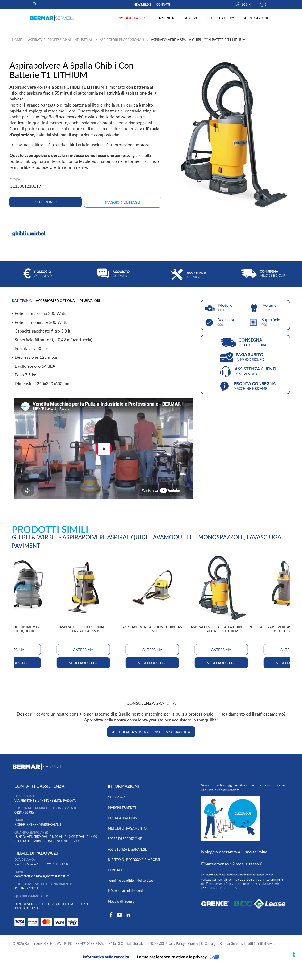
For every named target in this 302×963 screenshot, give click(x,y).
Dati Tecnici (22, 301)
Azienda (166, 18)
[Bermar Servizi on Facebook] (111, 915)
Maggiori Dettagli (122, 202)
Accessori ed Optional (56, 301)
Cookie (193, 944)
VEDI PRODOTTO (152, 663)
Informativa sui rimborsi (125, 891)
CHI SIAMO (116, 797)
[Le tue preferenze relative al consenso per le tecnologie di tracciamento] (293, 954)
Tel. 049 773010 (26, 888)
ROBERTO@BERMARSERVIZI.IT (37, 825)
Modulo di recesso (121, 901)
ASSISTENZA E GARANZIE (127, 849)
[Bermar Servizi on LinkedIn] (128, 915)
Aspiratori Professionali (122, 40)
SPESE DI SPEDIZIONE (125, 839)
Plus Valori (90, 301)
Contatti (163, 4)
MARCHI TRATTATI (122, 808)
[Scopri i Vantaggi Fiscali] (46, 927)
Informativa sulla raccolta (106, 957)
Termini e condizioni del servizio (130, 880)
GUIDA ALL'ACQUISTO (124, 818)
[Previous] (21, 613)
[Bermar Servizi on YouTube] (119, 915)
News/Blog (142, 4)
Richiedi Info (45, 202)
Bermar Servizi (35, 944)
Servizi (190, 18)
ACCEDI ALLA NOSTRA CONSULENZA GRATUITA (151, 732)
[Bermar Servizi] (52, 18)
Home (17, 40)
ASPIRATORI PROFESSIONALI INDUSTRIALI (60, 40)
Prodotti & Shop (133, 18)
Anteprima (152, 649)
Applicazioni (256, 18)
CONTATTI (115, 870)
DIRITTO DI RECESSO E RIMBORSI (134, 860)
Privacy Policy (175, 944)
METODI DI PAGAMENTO (127, 828)
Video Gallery (220, 18)
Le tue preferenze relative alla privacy (172, 957)
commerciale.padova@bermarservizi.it (41, 876)
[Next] (284, 613)
